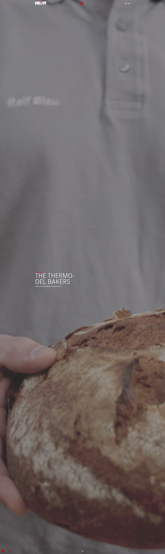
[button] (3, 551)
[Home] (40, 3)
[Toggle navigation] (82, 3)
